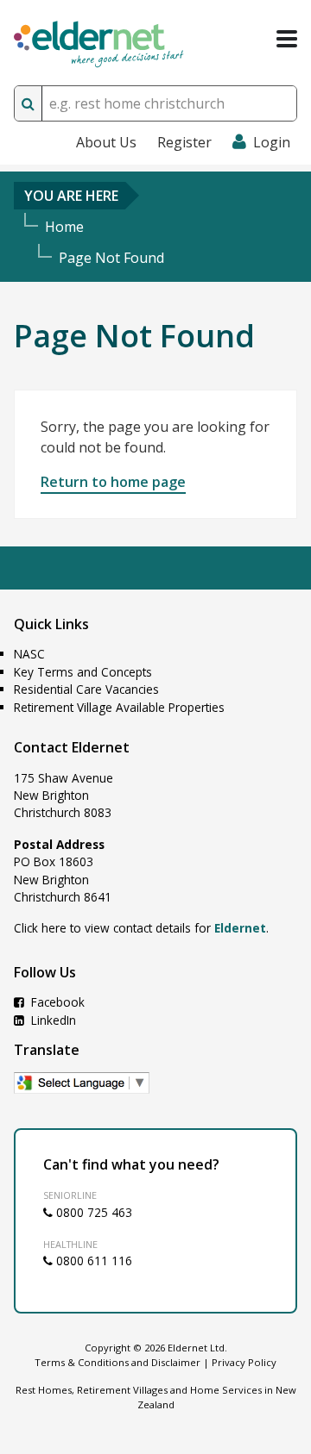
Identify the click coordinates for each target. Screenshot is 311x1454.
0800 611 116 (92, 1260)
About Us (106, 142)
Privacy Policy (244, 1362)
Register (184, 142)
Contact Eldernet (72, 747)
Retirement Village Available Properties (119, 707)
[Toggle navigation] (286, 38)
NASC (29, 654)
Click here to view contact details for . (141, 928)
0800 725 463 (92, 1212)
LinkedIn (52, 1020)
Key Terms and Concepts (83, 672)
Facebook (56, 1002)
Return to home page (113, 481)
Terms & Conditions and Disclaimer (117, 1362)
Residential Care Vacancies (86, 689)
